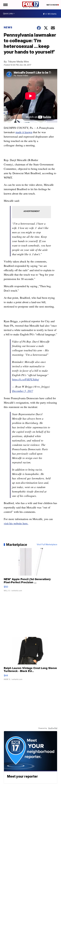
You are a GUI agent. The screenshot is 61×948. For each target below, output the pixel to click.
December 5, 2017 (22, 391)
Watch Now (51, 5)
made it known (23, 132)
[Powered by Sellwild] (52, 728)
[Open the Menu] (5, 5)
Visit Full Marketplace (47, 544)
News (8, 27)
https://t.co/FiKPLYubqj (25, 379)
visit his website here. (16, 523)
